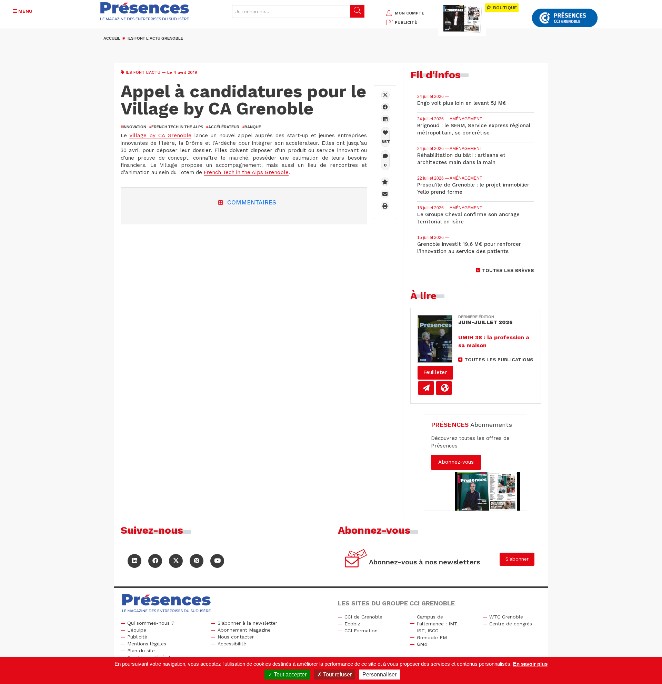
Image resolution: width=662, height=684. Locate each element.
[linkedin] (385, 119)
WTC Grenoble (506, 617)
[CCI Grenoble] (565, 18)
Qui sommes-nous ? (150, 623)
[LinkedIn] (134, 561)
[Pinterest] (196, 561)
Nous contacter (236, 637)
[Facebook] (385, 107)
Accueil (111, 38)
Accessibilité (232, 643)
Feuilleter (435, 372)
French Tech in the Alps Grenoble (246, 172)
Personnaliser (379, 674)
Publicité (137, 637)
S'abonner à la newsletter (247, 623)
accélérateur (222, 127)
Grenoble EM (432, 637)
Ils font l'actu (143, 72)
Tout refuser (337, 674)
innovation (133, 127)
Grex (422, 644)
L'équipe (136, 630)
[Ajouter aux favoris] (385, 182)
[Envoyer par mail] (385, 194)
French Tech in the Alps (176, 127)
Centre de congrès (510, 623)
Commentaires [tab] (251, 202)
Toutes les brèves (508, 270)
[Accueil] (145, 11)
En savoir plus (530, 664)
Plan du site (141, 650)
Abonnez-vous (456, 462)
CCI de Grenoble (363, 617)
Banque (251, 127)
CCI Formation (361, 630)
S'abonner (517, 559)
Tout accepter (289, 674)
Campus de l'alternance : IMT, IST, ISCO (438, 623)
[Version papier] (426, 388)
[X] (385, 95)
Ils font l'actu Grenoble (155, 38)
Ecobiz (352, 623)
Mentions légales (146, 643)
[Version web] (444, 388)
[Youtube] (217, 561)
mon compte (409, 13)
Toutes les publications (498, 359)
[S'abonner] (356, 559)
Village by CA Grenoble (160, 135)
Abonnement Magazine (244, 630)
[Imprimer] (385, 206)
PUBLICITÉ (406, 22)
